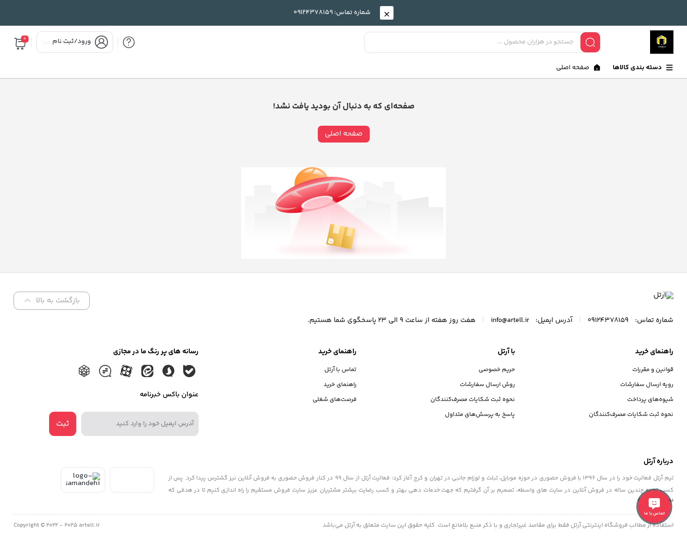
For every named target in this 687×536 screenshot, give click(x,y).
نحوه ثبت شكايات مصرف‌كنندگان (631, 414)
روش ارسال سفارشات (487, 384)
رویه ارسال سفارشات (646, 384)
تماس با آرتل (340, 369)
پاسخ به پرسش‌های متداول (480, 414)
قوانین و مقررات (652, 369)
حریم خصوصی (497, 369)
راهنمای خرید (340, 384)
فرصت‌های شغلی (335, 399)
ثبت (62, 424)
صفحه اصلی (344, 134)
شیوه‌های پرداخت (650, 399)
